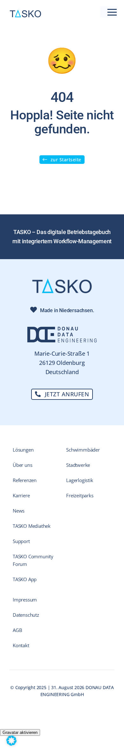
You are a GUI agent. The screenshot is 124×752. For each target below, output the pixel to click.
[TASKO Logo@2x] (62, 280)
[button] (11, 740)
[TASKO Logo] (25, 12)
